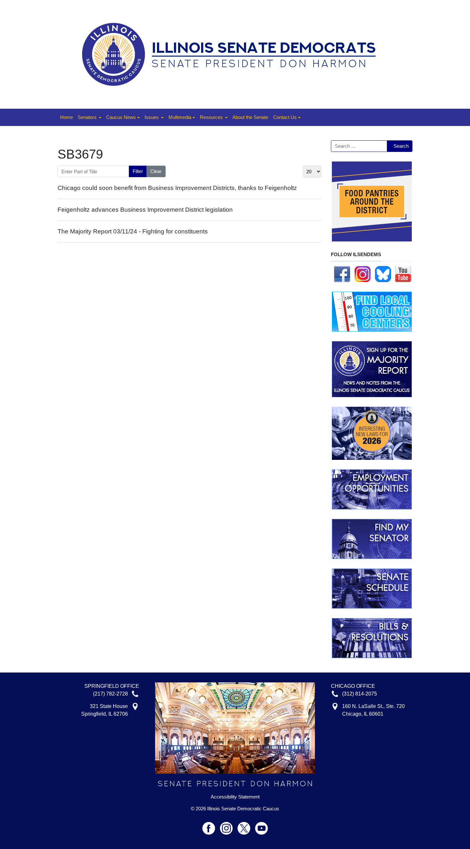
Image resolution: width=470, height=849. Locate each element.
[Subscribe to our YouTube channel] (403, 273)
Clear (155, 171)
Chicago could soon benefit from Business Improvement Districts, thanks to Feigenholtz (177, 188)
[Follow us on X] (246, 825)
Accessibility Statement (235, 796)
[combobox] (359, 146)
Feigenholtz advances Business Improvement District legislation (145, 209)
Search (401, 146)
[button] (89, 117)
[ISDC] (233, 54)
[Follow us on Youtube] (261, 825)
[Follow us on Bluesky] (383, 273)
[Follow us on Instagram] (362, 273)
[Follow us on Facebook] (342, 273)
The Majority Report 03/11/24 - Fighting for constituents (133, 231)
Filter (138, 171)
